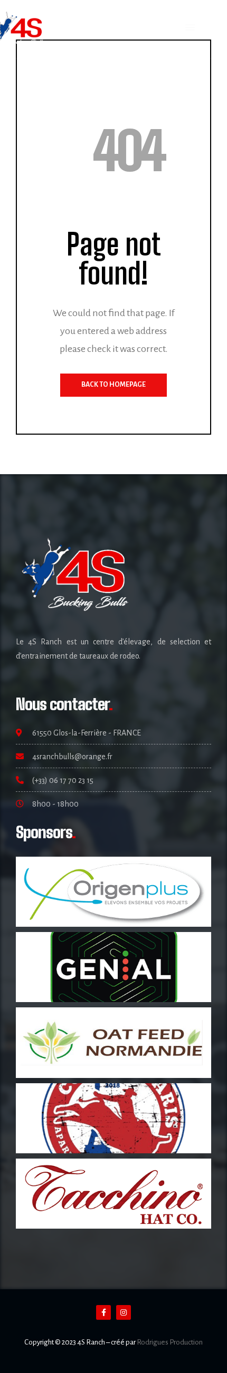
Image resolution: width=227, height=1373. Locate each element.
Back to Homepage (113, 384)
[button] (190, 28)
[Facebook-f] (103, 1312)
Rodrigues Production (170, 1342)
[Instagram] (123, 1312)
